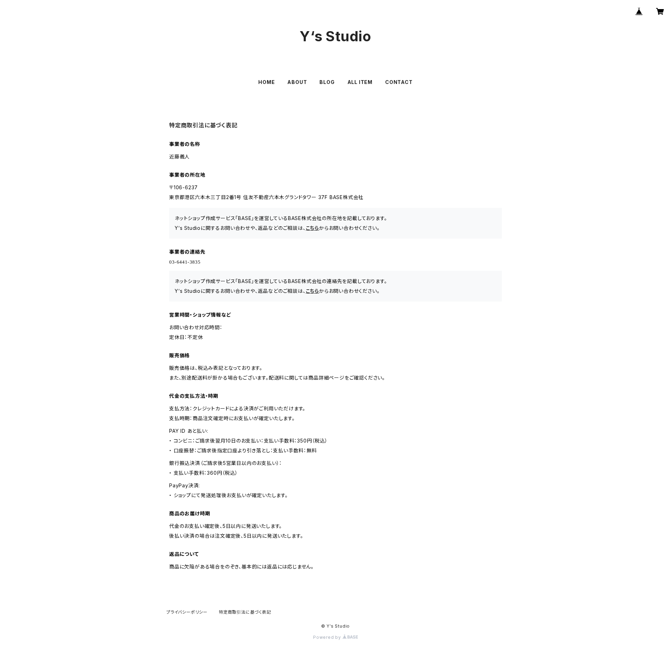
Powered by (327, 637)
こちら (312, 228)
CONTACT (399, 82)
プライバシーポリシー (187, 612)
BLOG (326, 82)
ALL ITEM (360, 82)
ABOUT (297, 82)
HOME (266, 82)
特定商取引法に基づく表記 (245, 612)
